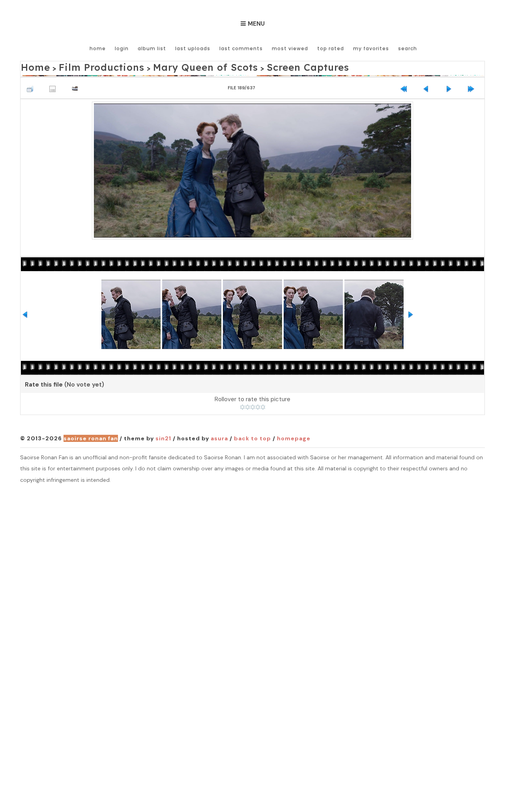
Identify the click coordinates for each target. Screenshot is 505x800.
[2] (247, 405)
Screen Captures (247, 65)
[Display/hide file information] (54, 84)
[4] (257, 405)
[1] (242, 405)
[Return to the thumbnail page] (32, 84)
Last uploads (192, 48)
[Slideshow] (77, 84)
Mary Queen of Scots (166, 65)
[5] (263, 405)
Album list (152, 48)
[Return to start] (406, 84)
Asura (219, 436)
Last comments (241, 48)
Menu (256, 24)
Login (122, 48)
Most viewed (290, 48)
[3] (252, 405)
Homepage (293, 436)
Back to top (252, 436)
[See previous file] (428, 84)
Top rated (330, 48)
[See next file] (450, 84)
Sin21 (163, 436)
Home (98, 48)
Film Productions (84, 65)
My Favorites (371, 48)
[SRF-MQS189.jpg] (252, 167)
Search (407, 48)
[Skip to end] (473, 84)
